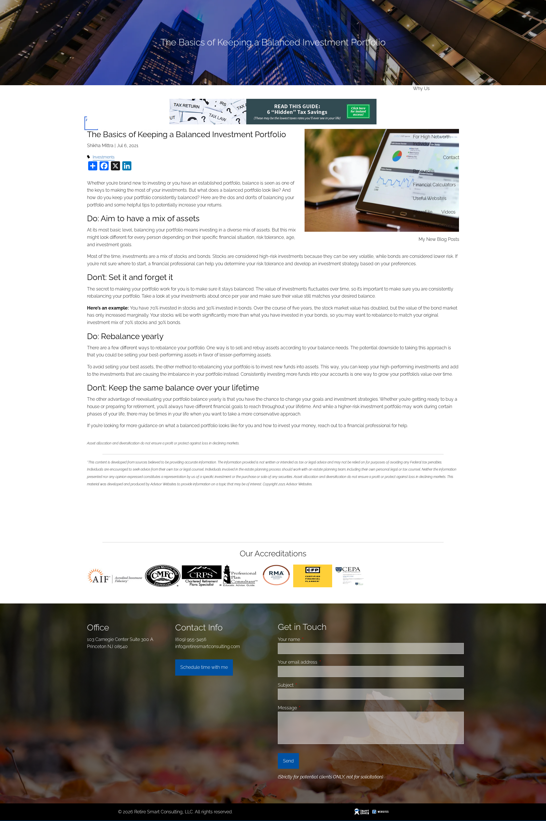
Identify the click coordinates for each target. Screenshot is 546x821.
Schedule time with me (204, 667)
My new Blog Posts (439, 239)
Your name (310, 639)
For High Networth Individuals (431, 140)
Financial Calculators (434, 184)
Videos (448, 212)
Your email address (319, 662)
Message (309, 708)
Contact (451, 157)
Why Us (421, 88)
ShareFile (422, 212)
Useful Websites (429, 198)
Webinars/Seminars (438, 225)
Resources (424, 171)
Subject (307, 685)
